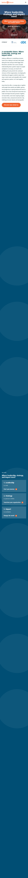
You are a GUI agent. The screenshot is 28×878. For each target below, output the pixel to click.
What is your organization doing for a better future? (14, 21)
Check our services (13, 26)
